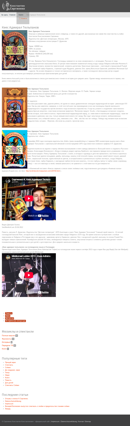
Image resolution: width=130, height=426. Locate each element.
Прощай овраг (10, 362)
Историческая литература (15, 321)
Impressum (55, 421)
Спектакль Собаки (12, 385)
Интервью (7, 342)
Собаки (8, 367)
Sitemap (88, 421)
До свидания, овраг (12, 370)
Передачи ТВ (8, 345)
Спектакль (9, 365)
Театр (7, 372)
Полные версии (9, 335)
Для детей (9, 318)
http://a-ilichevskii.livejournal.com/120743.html (43, 171)
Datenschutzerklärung (69, 421)
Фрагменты (8, 339)
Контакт (81, 421)
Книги (8, 316)
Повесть (9, 313)
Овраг (7, 375)
